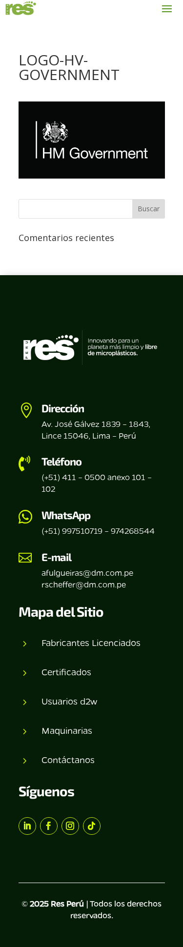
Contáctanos (68, 760)
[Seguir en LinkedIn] (27, 826)
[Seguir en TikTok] (92, 826)
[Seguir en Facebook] (49, 826)
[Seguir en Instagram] (70, 826)
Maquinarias (66, 730)
